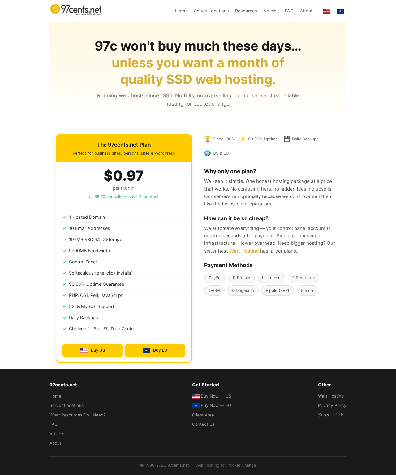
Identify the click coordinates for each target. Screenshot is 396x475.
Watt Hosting (244, 251)
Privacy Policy (332, 405)
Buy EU (160, 350)
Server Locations (211, 10)
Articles (271, 10)
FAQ (289, 10)
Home (181, 10)
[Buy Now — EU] (340, 11)
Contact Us (203, 424)
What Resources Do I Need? (77, 414)
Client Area (203, 414)
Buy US (98, 350)
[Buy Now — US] (327, 11)
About (306, 10)
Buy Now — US (216, 396)
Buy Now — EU (216, 405)
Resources (246, 10)
